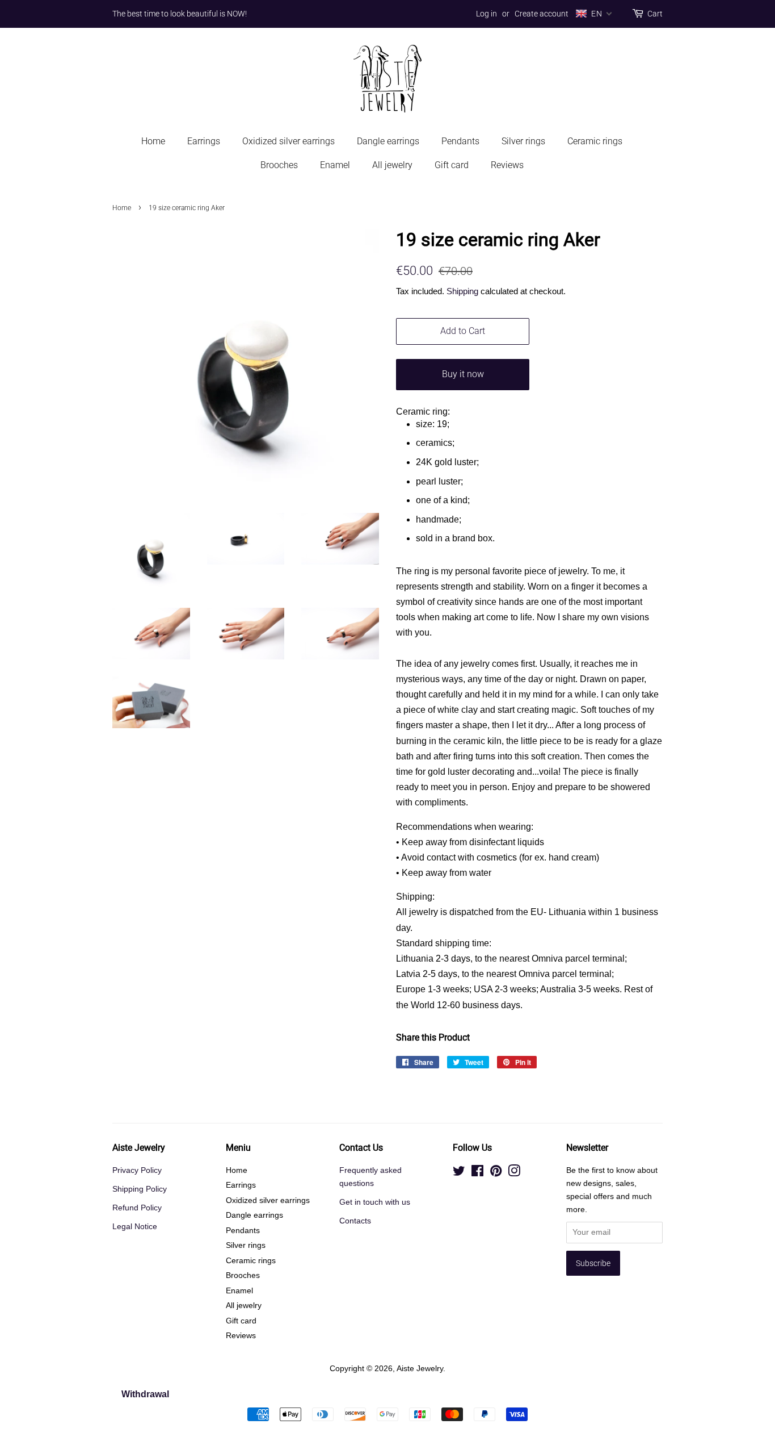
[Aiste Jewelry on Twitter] (459, 1173)
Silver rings (523, 141)
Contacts (355, 1221)
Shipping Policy (139, 1189)
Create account (541, 13)
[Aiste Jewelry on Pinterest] (496, 1173)
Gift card (452, 165)
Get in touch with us (374, 1202)
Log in (486, 13)
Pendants (460, 141)
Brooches (279, 165)
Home (153, 141)
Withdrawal (145, 1394)
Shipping (462, 291)
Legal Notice (134, 1226)
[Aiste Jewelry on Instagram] (514, 1173)
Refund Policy (137, 1208)
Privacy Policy (137, 1170)
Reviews (507, 165)
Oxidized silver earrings (288, 141)
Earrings (203, 141)
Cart (655, 13)
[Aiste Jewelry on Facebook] (477, 1173)
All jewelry (392, 165)
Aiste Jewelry (420, 1368)
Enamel (335, 165)
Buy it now (463, 374)
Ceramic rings (594, 141)
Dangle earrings (388, 141)
